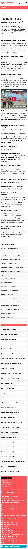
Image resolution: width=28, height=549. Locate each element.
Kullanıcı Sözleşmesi (6, 482)
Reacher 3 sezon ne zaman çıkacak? (10, 256)
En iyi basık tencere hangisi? (8, 513)
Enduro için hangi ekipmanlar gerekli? (11, 506)
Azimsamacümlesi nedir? (8, 511)
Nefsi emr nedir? (6, 528)
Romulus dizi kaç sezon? (7, 294)
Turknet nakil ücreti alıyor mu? (9, 510)
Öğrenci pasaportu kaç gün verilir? (10, 542)
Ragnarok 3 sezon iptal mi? (8, 279)
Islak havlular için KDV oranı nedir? (10, 524)
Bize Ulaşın (4, 486)
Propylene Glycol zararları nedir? (10, 522)
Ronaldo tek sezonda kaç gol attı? (10, 298)
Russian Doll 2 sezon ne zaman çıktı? (10, 309)
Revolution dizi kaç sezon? (8, 286)
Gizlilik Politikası (5, 480)
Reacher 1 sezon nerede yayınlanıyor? (10, 259)
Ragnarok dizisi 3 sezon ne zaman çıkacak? (12, 267)
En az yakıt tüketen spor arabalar (10, 536)
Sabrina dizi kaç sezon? (7, 321)
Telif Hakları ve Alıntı (6, 484)
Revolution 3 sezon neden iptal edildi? (10, 248)
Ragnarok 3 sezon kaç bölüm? (9, 275)
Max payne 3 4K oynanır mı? (8, 538)
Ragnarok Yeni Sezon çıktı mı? (9, 263)
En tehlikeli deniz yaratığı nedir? (9, 508)
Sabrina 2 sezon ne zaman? (8, 313)
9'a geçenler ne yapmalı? (8, 498)
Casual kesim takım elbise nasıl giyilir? (11, 504)
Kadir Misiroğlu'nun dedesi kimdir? (10, 496)
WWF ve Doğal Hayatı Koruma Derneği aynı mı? (13, 534)
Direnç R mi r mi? (6, 520)
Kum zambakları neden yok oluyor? (10, 502)
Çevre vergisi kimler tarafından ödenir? (11, 540)
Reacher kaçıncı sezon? (7, 252)
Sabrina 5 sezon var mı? (7, 317)
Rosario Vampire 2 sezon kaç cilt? (10, 305)
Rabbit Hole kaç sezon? (7, 282)
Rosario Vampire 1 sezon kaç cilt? (10, 302)
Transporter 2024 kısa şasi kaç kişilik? (11, 518)
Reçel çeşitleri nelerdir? (8, 532)
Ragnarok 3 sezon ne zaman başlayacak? (11, 271)
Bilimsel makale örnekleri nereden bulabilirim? (13, 500)
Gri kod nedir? (5, 526)
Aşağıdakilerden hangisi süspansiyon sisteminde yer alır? (14, 516)
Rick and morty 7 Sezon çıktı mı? (9, 290)
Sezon (8, 14)
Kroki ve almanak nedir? (7, 530)
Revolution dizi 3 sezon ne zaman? (18, 14)
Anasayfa (3, 7)
